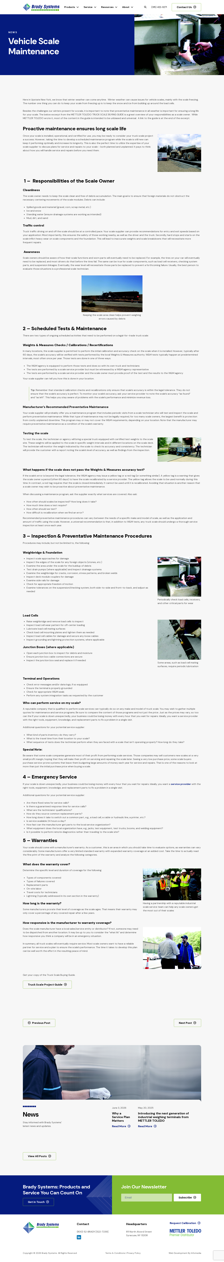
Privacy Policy (134, 1253)
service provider (181, 784)
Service (88, 7)
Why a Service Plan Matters (121, 1116)
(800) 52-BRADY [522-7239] (92, 1231)
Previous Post (41, 1023)
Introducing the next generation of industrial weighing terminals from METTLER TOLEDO (163, 1116)
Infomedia (196, 1253)
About (125, 7)
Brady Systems (41, 7)
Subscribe (185, 1197)
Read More (119, 1126)
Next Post (185, 1023)
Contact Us (184, 7)
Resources (107, 7)
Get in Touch (36, 1202)
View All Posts (37, 1156)
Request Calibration (183, 1223)
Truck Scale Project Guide (45, 984)
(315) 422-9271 (159, 7)
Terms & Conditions (115, 1253)
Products (69, 7)
